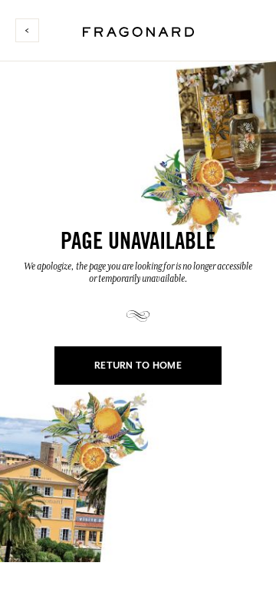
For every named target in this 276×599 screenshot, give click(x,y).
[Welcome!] (138, 29)
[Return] (33, 30)
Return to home (138, 365)
